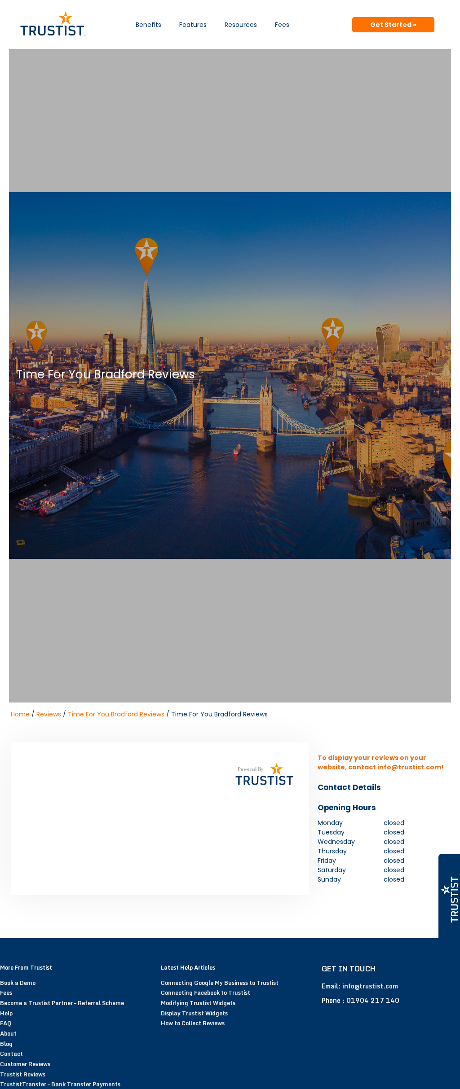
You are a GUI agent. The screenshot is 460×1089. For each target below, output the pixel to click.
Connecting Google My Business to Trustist (220, 982)
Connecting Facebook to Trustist (205, 992)
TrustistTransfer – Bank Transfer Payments (60, 1084)
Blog (6, 1043)
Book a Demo (17, 982)
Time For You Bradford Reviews (116, 714)
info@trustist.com (370, 986)
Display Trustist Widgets (194, 1013)
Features (193, 24)
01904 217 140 (372, 1000)
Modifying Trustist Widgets (198, 1002)
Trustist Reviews (22, 1074)
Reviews (48, 714)
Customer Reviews (25, 1063)
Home (20, 714)
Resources (241, 24)
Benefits (148, 24)
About (8, 1033)
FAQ (6, 1023)
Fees (282, 24)
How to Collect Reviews (193, 1023)
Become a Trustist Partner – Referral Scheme (62, 1002)
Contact (11, 1053)
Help (6, 1013)
